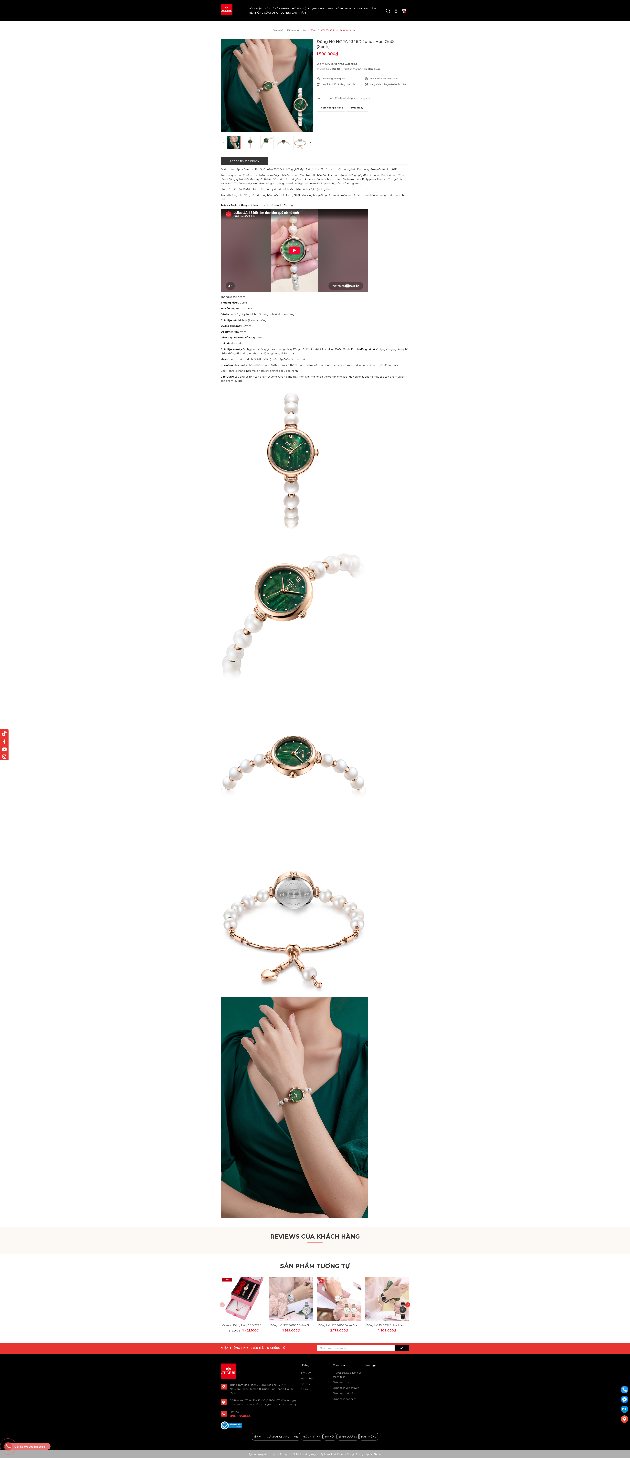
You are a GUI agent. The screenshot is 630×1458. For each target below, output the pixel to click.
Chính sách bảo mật (344, 1382)
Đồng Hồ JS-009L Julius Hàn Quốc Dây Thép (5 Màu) (387, 1325)
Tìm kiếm (306, 1372)
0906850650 (241, 1416)
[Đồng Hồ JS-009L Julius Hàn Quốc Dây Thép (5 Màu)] (387, 1299)
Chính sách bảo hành (345, 1399)
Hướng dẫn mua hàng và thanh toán (347, 1374)
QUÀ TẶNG (318, 8)
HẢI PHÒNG (369, 1436)
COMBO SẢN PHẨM (293, 12)
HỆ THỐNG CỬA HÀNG (263, 12)
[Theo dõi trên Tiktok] (4, 733)
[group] (267, 85)
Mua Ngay (357, 107)
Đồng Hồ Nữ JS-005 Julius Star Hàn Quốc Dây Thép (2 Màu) (339, 1325)
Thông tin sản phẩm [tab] (244, 161)
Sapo (377, 1454)
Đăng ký (305, 1384)
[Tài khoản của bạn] (396, 10)
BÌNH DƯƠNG (348, 1436)
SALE (348, 8)
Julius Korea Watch (377, 1373)
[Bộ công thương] (231, 1425)
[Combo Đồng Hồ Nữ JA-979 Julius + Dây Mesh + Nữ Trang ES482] (243, 1299)
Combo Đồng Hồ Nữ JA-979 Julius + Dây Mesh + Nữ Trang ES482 (243, 1325)
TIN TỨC (369, 8)
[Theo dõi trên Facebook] (4, 741)
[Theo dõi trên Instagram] (4, 756)
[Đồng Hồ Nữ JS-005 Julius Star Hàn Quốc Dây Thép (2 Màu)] (339, 1299)
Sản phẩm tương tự (315, 1266)
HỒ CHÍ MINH (312, 1436)
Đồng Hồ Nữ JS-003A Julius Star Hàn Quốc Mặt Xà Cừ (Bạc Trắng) (291, 1325)
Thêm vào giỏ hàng (331, 107)
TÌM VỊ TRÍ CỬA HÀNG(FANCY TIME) (276, 1436)
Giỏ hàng (306, 1389)
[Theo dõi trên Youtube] (4, 749)
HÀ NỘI (330, 1436)
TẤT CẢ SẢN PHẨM (277, 8)
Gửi (402, 1348)
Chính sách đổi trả (343, 1393)
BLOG (357, 8)
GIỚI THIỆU (255, 8)
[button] (310, 142)
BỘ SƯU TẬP (300, 8)
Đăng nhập (307, 1378)
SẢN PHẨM (335, 8)
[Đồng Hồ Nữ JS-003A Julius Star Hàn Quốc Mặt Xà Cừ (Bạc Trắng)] (291, 1299)
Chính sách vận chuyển (346, 1387)
